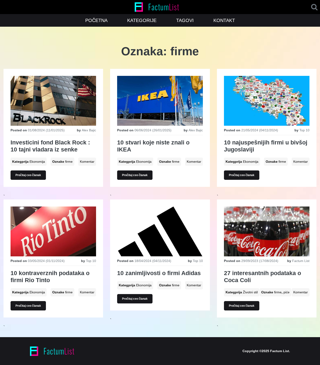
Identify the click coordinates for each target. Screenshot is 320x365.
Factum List (300, 261)
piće (286, 292)
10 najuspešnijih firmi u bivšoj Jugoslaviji (265, 146)
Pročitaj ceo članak (28, 175)
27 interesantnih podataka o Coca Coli (262, 276)
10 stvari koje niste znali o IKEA (153, 146)
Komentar (87, 161)
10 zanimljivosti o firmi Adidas (159, 273)
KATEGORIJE (141, 20)
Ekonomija (37, 161)
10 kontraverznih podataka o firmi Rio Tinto (50, 276)
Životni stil (250, 292)
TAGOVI (185, 20)
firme (69, 161)
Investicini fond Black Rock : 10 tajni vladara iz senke (50, 146)
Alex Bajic (89, 130)
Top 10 (304, 130)
